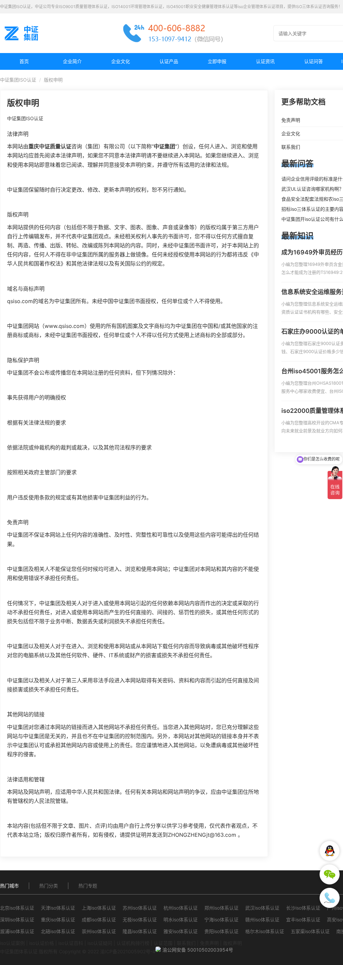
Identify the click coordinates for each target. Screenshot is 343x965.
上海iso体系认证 (99, 908)
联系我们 (186, 943)
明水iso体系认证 (180, 919)
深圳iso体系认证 (17, 919)
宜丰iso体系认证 (303, 919)
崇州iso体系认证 (99, 931)
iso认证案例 (12, 943)
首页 (24, 61)
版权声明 (232, 943)
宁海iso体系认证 (221, 919)
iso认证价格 (41, 943)
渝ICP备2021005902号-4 (127, 951)
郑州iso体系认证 (221, 908)
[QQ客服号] (330, 851)
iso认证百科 (70, 943)
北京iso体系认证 (17, 908)
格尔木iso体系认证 (264, 931)
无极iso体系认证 (140, 919)
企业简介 (72, 61)
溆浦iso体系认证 (17, 931)
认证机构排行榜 (133, 943)
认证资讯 (265, 61)
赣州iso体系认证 (262, 919)
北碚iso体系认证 (58, 931)
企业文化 (120, 61)
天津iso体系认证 (58, 908)
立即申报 (217, 61)
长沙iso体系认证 (303, 908)
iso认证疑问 (99, 943)
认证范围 (163, 943)
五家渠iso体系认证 (310, 931)
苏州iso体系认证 (140, 908)
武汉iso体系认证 (262, 908)
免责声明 (209, 943)
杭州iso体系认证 (180, 908)
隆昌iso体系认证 (140, 931)
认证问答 (313, 61)
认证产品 (168, 61)
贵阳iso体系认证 (221, 931)
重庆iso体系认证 (58, 919)
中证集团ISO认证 (18, 80)
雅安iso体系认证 (180, 931)
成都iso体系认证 (99, 919)
